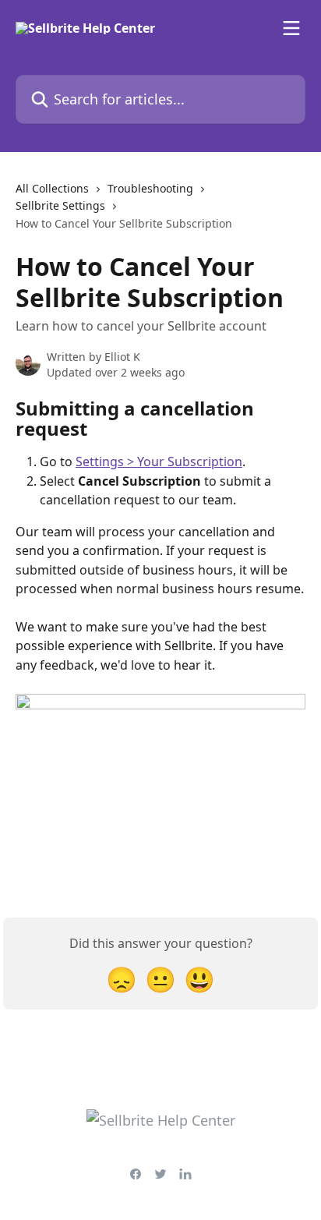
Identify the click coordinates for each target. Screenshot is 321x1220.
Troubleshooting (150, 188)
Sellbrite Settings (60, 205)
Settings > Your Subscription (159, 461)
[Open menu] (291, 28)
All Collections (52, 188)
